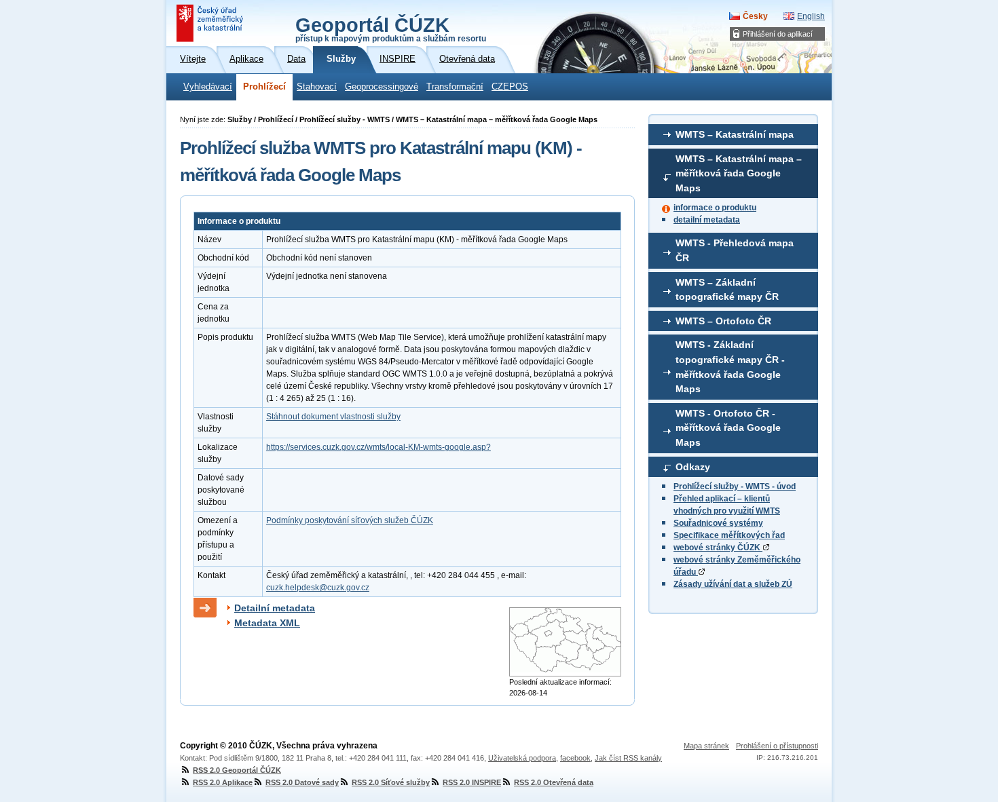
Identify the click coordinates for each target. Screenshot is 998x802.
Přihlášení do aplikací (778, 34)
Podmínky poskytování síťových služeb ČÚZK (349, 520)
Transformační (454, 87)
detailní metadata (706, 220)
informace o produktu (714, 207)
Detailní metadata (274, 608)
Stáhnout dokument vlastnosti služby (333, 416)
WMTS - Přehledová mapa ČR (735, 250)
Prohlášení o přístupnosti (777, 746)
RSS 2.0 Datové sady (302, 782)
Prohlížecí (264, 87)
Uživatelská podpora (522, 758)
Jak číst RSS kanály (628, 758)
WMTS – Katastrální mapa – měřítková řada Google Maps (739, 173)
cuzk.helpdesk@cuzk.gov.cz (317, 587)
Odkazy (693, 466)
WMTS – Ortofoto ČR (723, 321)
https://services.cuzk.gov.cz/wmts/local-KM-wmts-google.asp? (378, 447)
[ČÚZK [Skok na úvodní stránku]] (211, 23)
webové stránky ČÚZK (717, 547)
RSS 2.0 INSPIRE (472, 782)
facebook (575, 758)
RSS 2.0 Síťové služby (391, 782)
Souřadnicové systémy (718, 523)
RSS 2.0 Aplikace (223, 782)
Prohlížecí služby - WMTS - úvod (734, 486)
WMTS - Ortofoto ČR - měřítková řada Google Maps (728, 428)
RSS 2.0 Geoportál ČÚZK (237, 770)
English (811, 16)
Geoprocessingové (381, 87)
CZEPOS (510, 87)
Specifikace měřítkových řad (729, 535)
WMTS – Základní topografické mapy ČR (727, 290)
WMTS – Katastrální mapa (735, 134)
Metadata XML (267, 622)
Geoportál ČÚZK (390, 28)
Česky (755, 16)
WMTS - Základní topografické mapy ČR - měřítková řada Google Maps (730, 366)
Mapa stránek (706, 746)
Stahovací (317, 87)
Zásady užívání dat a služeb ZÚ (732, 584)
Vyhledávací (207, 87)
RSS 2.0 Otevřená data (553, 782)
